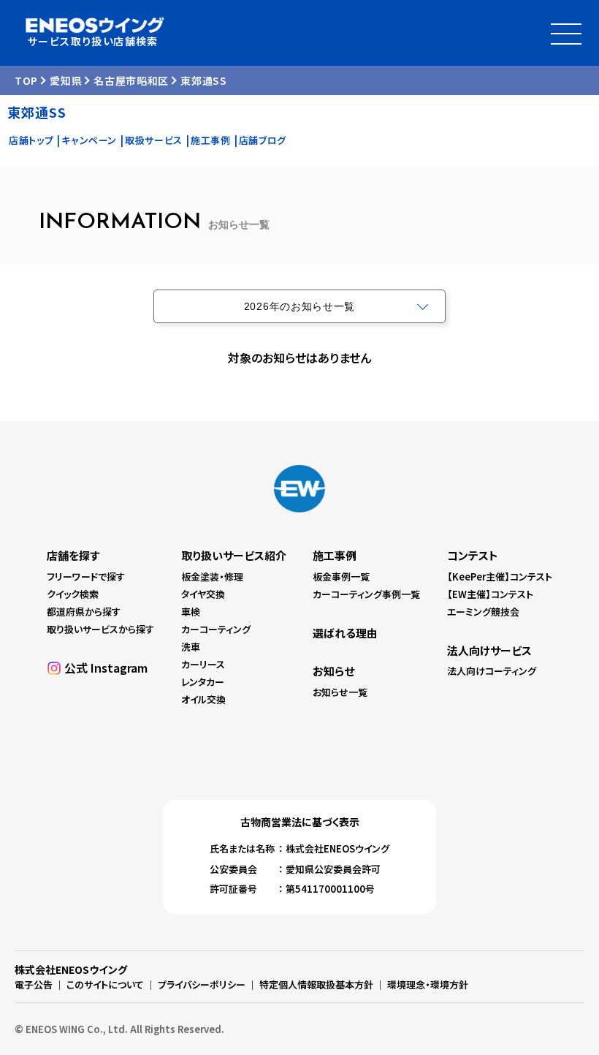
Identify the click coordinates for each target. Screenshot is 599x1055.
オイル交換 (203, 699)
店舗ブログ (262, 140)
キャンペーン (89, 140)
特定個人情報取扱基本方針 (316, 984)
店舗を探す (73, 555)
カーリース (203, 664)
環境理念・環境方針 (427, 984)
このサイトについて (105, 984)
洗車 (190, 647)
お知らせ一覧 (340, 692)
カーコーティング (216, 629)
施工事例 (211, 140)
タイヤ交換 (203, 594)
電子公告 (34, 984)
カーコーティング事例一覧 (366, 594)
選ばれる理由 (345, 632)
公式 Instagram (106, 667)
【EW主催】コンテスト (490, 594)
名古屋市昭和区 (131, 80)
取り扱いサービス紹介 (233, 555)
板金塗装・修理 (212, 576)
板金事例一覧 (341, 576)
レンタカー (202, 682)
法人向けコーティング (491, 671)
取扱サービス (154, 140)
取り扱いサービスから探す (100, 629)
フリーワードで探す (86, 576)
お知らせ (333, 670)
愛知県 (66, 80)
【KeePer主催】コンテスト (499, 576)
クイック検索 (73, 594)
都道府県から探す (84, 612)
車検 (190, 612)
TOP (26, 80)
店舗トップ (31, 140)
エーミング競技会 (483, 612)
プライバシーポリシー (201, 984)
